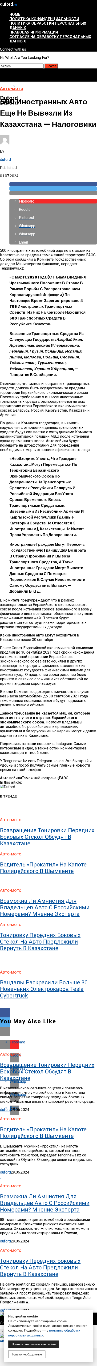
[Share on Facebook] (53, 184)
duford (5, 159)
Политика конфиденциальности (44, 19)
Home (14, 14)
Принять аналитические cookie (34, 1344)
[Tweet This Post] (53, 188)
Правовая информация (33, 32)
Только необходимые (27, 1354)
